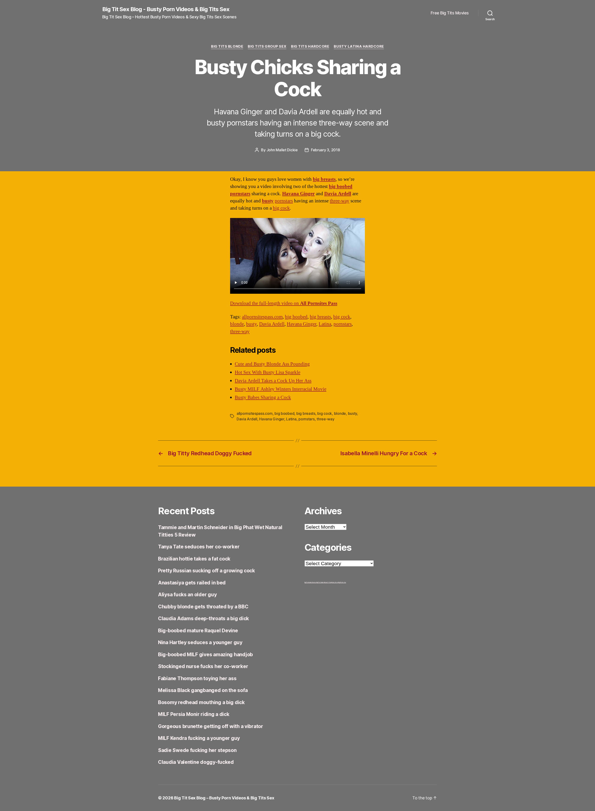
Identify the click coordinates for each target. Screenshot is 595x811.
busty (268, 201)
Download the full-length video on (283, 303)
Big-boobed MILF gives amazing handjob (205, 654)
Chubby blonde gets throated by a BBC (203, 607)
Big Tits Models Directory (310, 582)
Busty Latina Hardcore (359, 46)
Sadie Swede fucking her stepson (197, 750)
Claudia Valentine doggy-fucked (196, 762)
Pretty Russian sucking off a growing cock (206, 571)
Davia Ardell (337, 194)
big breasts (324, 179)
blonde (237, 324)
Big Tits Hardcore (310, 46)
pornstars (284, 201)
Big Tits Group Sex (267, 46)
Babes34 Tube (328, 582)
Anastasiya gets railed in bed (192, 583)
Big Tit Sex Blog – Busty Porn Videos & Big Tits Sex (224, 797)
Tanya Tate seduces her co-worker (198, 547)
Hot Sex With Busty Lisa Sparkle (267, 372)
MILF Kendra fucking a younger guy (199, 738)
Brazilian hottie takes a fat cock (194, 559)
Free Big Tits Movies (450, 12)
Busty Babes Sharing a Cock (263, 397)
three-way (339, 201)
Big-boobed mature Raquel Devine (198, 630)
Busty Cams (335, 582)
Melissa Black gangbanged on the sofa (203, 690)
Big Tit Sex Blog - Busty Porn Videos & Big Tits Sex (165, 9)
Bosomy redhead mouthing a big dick (201, 702)
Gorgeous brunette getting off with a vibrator (210, 726)
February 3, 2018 (325, 150)
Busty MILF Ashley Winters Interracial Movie (280, 389)
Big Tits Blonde (227, 46)
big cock (281, 208)
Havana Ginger (298, 194)
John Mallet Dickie (282, 150)
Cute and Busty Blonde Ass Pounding (272, 364)
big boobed (340, 186)
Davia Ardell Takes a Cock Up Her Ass (273, 381)
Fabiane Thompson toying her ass (197, 678)
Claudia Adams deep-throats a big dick (203, 618)
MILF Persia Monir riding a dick (193, 714)
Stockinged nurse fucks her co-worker (203, 666)
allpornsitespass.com (262, 317)
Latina (325, 324)
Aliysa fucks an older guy (187, 594)
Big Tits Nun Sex (342, 582)
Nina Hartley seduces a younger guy (200, 642)
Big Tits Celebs (320, 582)
